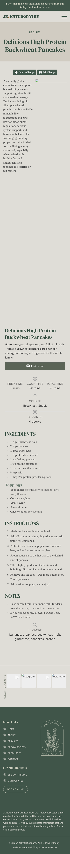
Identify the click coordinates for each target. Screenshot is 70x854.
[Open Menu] (64, 16)
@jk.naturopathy (5, 687)
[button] (14, 681)
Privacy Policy (52, 842)
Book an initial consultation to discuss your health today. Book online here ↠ (35, 5)
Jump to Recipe (26, 72)
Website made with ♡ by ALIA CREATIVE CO (35, 847)
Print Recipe (49, 72)
